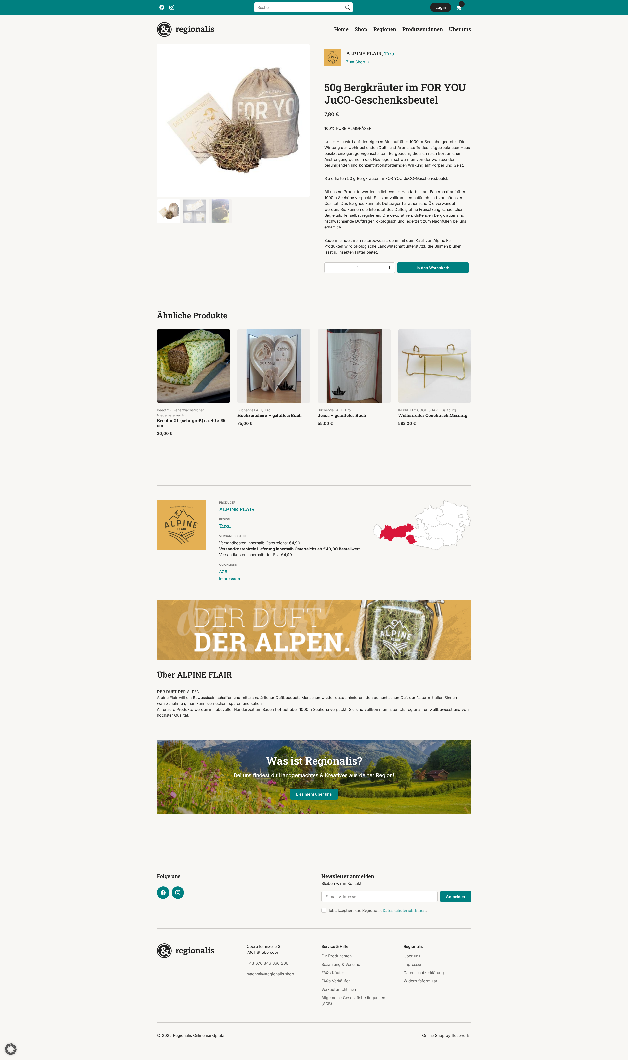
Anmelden (455, 896)
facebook (162, 7)
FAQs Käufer (332, 972)
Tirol (390, 53)
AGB (223, 571)
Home (341, 29)
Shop (361, 29)
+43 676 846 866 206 (267, 963)
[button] (11, 1049)
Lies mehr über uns (314, 794)
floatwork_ (461, 1035)
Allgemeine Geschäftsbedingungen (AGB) (353, 1000)
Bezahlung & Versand (340, 964)
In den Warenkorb (433, 267)
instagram (172, 7)
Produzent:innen (422, 29)
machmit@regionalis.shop (270, 973)
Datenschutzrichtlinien (404, 910)
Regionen (384, 29)
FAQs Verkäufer (335, 981)
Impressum (229, 578)
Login (440, 7)
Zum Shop (356, 61)
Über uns (460, 29)
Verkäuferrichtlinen (338, 989)
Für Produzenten (336, 955)
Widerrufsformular (420, 981)
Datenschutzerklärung (424, 972)
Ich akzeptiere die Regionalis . (378, 910)
